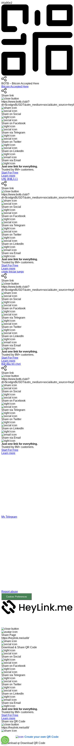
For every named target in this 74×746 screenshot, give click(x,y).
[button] (37, 559)
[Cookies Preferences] (5, 740)
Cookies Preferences (16, 596)
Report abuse (9, 591)
